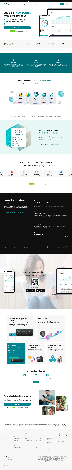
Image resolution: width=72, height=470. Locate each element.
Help (37, 442)
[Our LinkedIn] (63, 441)
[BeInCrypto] (49, 117)
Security (5, 443)
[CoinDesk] (32, 117)
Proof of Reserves (39, 436)
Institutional (6, 436)
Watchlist (16, 445)
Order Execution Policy (51, 446)
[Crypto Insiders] (57, 117)
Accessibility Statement (51, 447)
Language (60, 433)
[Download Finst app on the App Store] (40, 290)
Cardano (56, 174)
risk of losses (18, 49)
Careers (39, 438)
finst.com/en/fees (15, 424)
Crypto (5, 442)
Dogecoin (19, 174)
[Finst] (6, 4)
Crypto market (17, 440)
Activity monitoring (17, 447)
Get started (17, 27)
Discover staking (43, 324)
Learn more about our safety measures (14, 212)
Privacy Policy (49, 440)
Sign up (17, 404)
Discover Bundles (37, 88)
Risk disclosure (49, 436)
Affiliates (37, 443)
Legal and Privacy (58, 460)
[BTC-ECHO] (25, 117)
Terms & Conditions (50, 434)
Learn (37, 447)
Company (38, 434)
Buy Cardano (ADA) (28, 440)
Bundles (15, 434)
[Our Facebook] (67, 441)
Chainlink (44, 174)
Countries (5, 445)
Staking (15, 436)
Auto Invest (16, 438)
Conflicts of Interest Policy (50, 439)
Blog (37, 445)
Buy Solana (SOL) (28, 442)
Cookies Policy (49, 442)
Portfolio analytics (17, 443)
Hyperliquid (7, 174)
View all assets (42, 180)
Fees (4, 440)
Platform (5, 438)
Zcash (31, 174)
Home (5, 434)
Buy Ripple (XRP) (28, 438)
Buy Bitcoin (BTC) (28, 434)
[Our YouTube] (61, 441)
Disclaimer (49, 449)
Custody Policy (49, 444)
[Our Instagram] (65, 441)
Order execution (17, 442)
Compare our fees (44, 144)
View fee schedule (54, 144)
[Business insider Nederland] (41, 117)
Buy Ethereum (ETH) (29, 436)
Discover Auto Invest (13, 352)
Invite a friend (38, 440)
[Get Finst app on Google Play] (30, 290)
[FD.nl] (19, 117)
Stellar (68, 174)
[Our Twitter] (58, 441)
